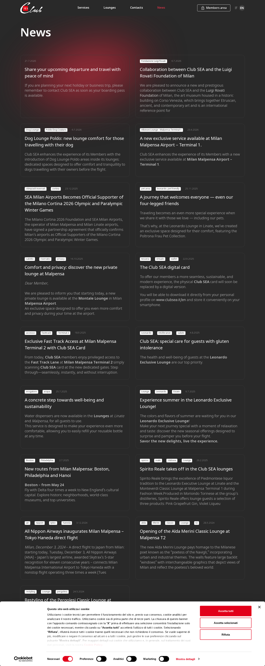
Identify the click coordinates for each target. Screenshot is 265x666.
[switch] (101, 659)
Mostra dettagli (185, 658)
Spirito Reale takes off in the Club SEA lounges (186, 469)
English (242, 8)
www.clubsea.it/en (171, 300)
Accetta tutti (225, 611)
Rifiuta (226, 634)
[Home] (31, 7)
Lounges (110, 8)
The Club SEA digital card (165, 267)
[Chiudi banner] (259, 607)
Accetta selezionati (226, 622)
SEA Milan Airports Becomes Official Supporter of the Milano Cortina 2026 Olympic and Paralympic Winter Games (74, 204)
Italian (236, 8)
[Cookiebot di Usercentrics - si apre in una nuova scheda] (23, 659)
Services (83, 8)
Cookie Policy (93, 644)
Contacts (136, 8)
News (161, 8)
